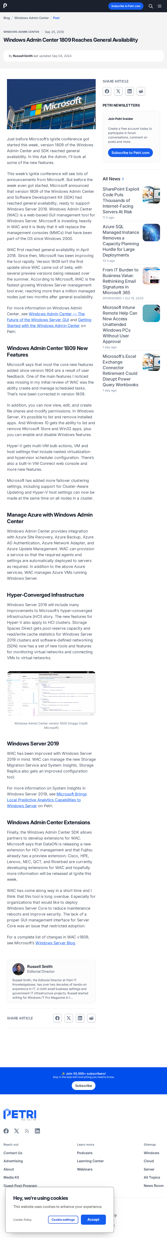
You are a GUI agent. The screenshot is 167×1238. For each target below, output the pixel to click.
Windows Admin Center (31, 18)
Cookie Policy (22, 1219)
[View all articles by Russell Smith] (18, 969)
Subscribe (83, 1085)
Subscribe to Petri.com (125, 6)
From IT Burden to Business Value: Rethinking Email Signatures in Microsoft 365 (121, 281)
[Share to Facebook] (57, 1018)
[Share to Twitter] (68, 1018)
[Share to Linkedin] (80, 1018)
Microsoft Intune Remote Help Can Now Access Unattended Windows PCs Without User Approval (120, 324)
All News (111, 178)
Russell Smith (40, 56)
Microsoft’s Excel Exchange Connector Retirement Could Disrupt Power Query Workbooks (120, 370)
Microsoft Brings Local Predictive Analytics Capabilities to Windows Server (47, 800)
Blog (6, 18)
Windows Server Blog (55, 943)
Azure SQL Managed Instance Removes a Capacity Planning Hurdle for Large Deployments (121, 241)
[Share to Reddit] (91, 1018)
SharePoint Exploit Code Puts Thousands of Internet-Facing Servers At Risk (121, 200)
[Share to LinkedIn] (37, 1132)
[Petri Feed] (27, 1132)
